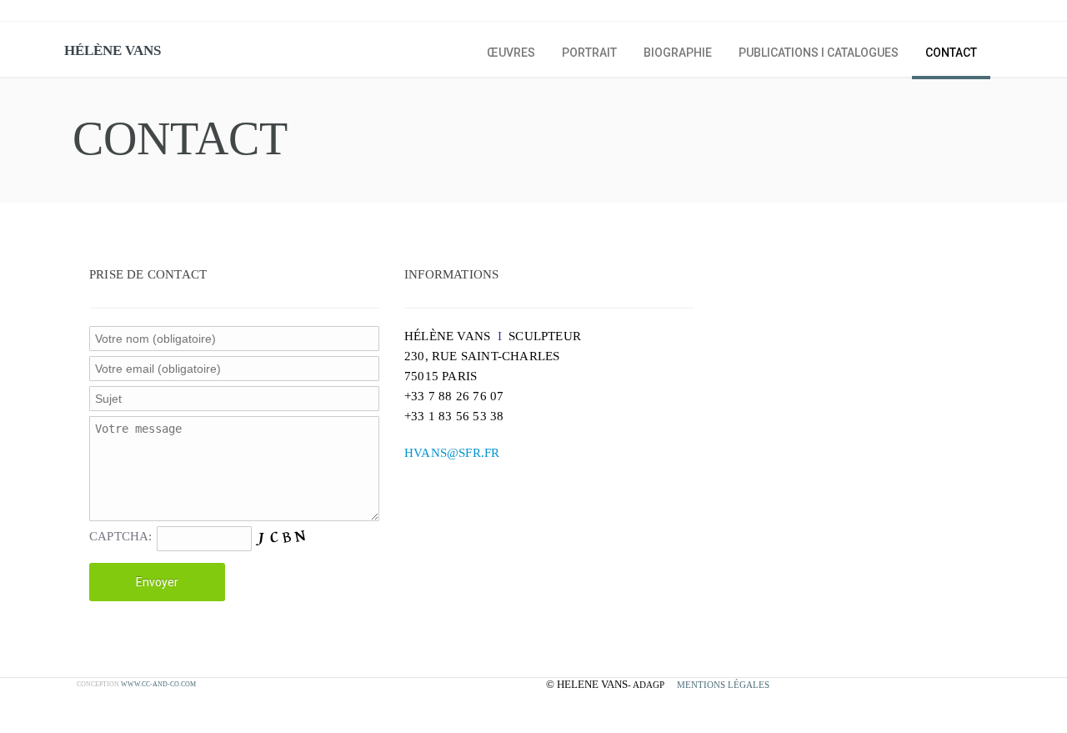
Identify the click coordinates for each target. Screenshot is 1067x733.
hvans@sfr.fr (451, 452)
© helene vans (587, 684)
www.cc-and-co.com (158, 684)
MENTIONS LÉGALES (723, 685)
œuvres (511, 52)
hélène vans (112, 50)
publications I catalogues (819, 52)
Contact (951, 52)
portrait (589, 52)
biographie (678, 52)
